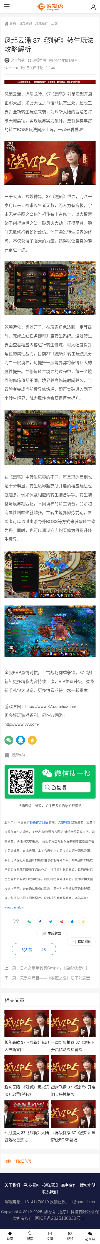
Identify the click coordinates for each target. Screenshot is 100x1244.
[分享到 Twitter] (51, 921)
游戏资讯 (25, 23)
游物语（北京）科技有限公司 (68, 1211)
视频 (70, 1238)
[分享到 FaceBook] (40, 921)
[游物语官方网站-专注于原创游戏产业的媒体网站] (50, 6)
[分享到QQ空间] (83, 921)
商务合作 (69, 1185)
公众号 (90, 1239)
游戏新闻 (41, 23)
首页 (12, 23)
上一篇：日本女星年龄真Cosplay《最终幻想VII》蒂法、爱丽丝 (50, 967)
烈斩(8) (18, 754)
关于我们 (12, 1185)
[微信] (8, 740)
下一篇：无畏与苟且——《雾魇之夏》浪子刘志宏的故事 (50, 977)
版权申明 (88, 1185)
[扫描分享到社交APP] (29, 921)
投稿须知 (50, 1185)
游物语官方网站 (37, 822)
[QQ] (20, 740)
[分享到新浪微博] (62, 921)
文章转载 (17, 59)
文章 (50, 1238)
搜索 (30, 1238)
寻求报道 (31, 1185)
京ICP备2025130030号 (58, 1218)
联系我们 (50, 1191)
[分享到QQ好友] (72, 921)
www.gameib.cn (14, 907)
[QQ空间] (32, 740)
